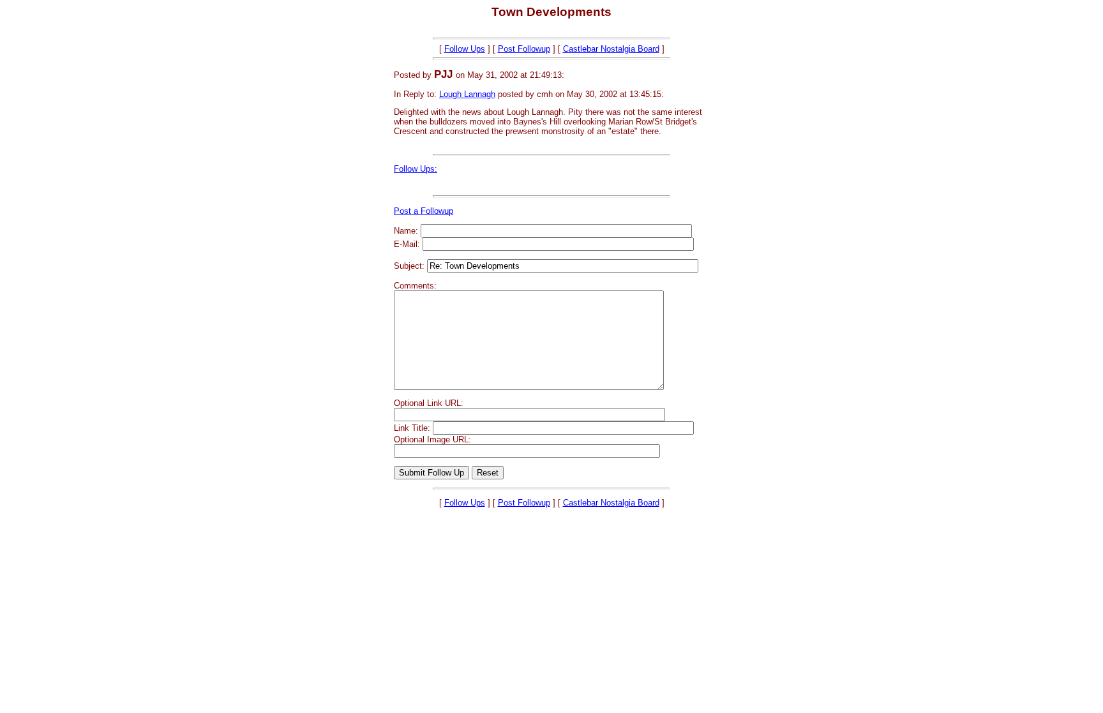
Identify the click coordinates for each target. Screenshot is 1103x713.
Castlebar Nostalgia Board (611, 49)
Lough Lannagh (467, 94)
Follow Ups (464, 49)
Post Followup (524, 49)
